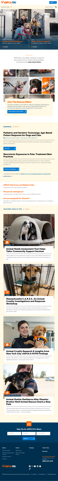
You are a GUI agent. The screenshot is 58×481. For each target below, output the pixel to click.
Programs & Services (6, 456)
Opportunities (19, 450)
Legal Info (34, 474)
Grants (17, 447)
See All (17, 126)
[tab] (14, 43)
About (4, 447)
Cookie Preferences (52, 474)
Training (31, 447)
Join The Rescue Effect (19, 102)
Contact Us (4, 458)
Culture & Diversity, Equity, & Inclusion (8, 453)
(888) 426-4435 (47, 461)
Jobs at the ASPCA (6, 450)
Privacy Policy (42, 474)
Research (44, 451)
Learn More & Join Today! (15, 111)
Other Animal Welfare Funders (20, 453)
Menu (51, 2)
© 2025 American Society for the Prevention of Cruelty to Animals (16, 474)
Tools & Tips (45, 447)
